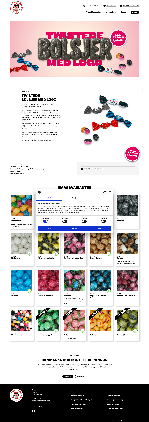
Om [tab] (100, 198)
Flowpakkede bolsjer (78, 395)
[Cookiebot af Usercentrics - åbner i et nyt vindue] (103, 192)
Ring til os (67, 376)
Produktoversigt (93, 12)
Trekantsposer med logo (115, 400)
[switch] (63, 221)
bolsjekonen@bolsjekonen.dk (41, 400)
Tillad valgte (74, 228)
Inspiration (111, 12)
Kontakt (135, 12)
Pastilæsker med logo (78, 404)
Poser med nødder (113, 404)
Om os (123, 12)
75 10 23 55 (38, 398)
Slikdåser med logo (113, 395)
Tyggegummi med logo (115, 408)
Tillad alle (99, 228)
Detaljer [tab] (74, 198)
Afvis (49, 228)
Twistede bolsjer (76, 391)
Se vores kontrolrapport (118, 420)
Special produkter (77, 408)
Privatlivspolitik (135, 420)
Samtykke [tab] (49, 198)
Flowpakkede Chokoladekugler (81, 400)
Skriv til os (81, 376)
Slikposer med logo (113, 391)
